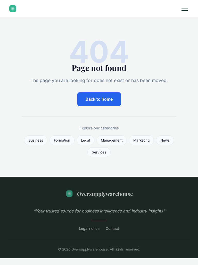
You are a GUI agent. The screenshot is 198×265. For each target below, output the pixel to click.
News (165, 140)
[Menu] (184, 9)
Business (35, 140)
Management (111, 140)
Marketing (141, 140)
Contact (112, 228)
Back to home (99, 99)
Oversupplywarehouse (105, 193)
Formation (62, 140)
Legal (85, 140)
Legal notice (89, 228)
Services (99, 152)
